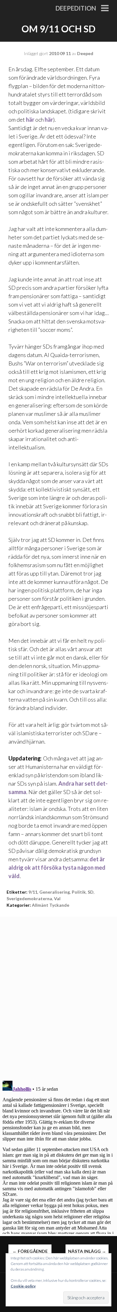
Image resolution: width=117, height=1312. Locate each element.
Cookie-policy (23, 1286)
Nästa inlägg (87, 1251)
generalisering (54, 892)
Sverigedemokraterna (29, 898)
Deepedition (76, 8)
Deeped (85, 53)
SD (91, 892)
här (30, 119)
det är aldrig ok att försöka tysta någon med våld (56, 867)
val (57, 898)
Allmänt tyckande (50, 905)
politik (79, 892)
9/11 (32, 892)
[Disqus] (58, 994)
